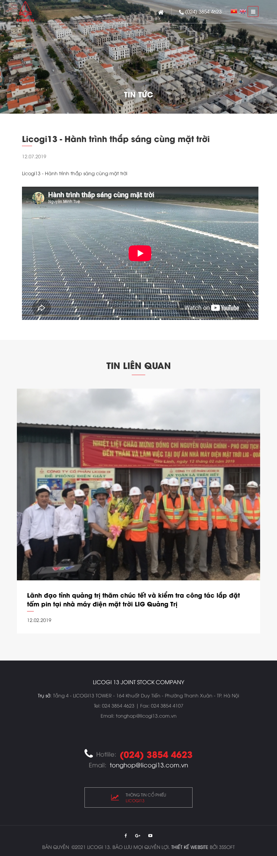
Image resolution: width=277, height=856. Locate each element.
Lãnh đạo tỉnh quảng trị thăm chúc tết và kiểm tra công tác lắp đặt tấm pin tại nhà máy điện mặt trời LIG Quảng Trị (133, 599)
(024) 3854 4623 (203, 11)
